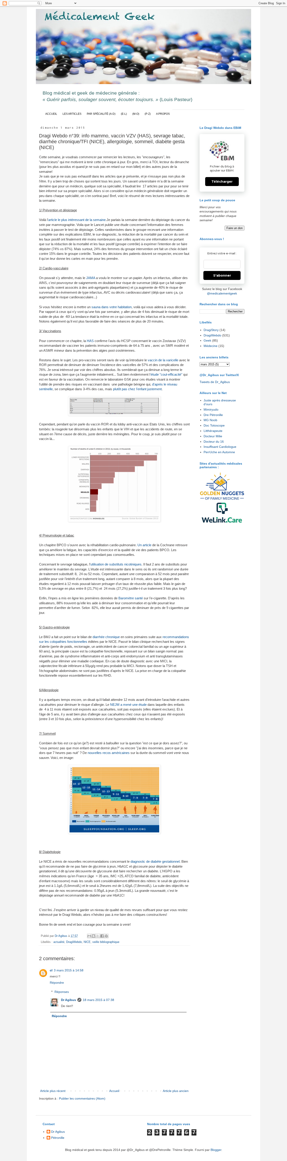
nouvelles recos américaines (109, 753)
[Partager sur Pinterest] (106, 936)
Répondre (57, 982)
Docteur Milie (213, 436)
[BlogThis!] (93, 936)
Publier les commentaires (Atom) (82, 1098)
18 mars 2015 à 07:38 (98, 1000)
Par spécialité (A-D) (101, 113)
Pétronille (57, 1137)
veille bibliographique (105, 942)
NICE (87, 942)
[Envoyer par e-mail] (89, 936)
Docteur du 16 (214, 441)
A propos (163, 113)
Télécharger (222, 182)
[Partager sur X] (98, 936)
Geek (207, 340)
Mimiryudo (211, 409)
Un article (144, 545)
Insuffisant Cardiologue (220, 446)
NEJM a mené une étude (128, 704)
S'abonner (222, 275)
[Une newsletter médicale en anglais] (222, 486)
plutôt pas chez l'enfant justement (137, 389)
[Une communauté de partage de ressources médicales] (222, 512)
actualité (58, 942)
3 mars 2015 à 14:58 (68, 970)
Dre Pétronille (213, 415)
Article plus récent (52, 1091)
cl (51, 970)
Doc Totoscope (214, 425)
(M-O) (135, 113)
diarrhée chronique (107, 637)
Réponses (61, 992)
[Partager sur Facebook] (102, 936)
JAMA (90, 278)
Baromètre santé (130, 598)
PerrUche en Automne (219, 452)
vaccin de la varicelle (163, 360)
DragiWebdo (74, 942)
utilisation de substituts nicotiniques (115, 564)
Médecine (210, 346)
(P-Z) (148, 113)
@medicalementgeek (222, 293)
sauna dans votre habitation (111, 307)
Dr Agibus (68, 1000)
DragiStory (211, 330)
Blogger (216, 1150)
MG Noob (210, 420)
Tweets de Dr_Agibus (215, 382)
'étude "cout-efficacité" (166, 374)
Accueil (51, 113)
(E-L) (124, 113)
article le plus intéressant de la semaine (77, 220)
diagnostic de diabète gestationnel (155, 861)
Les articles (72, 113)
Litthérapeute (213, 431)
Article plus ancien (176, 1091)
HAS (90, 341)
